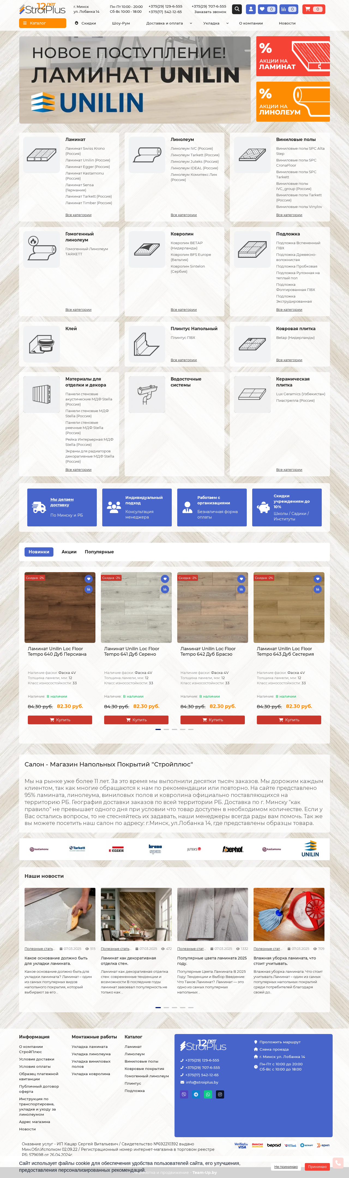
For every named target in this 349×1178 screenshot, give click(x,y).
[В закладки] (89, 579)
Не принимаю (286, 1167)
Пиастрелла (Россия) (295, 400)
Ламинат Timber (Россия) (88, 203)
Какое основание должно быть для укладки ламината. (56, 961)
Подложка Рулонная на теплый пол (298, 275)
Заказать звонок (210, 12)
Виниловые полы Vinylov (299, 206)
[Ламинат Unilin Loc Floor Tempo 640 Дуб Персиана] (60, 607)
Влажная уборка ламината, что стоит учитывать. (285, 961)
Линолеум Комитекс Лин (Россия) (194, 177)
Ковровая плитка (295, 328)
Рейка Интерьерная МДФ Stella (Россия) (89, 442)
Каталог (133, 1036)
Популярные (99, 551)
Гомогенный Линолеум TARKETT (86, 251)
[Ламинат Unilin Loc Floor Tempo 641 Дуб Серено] (136, 607)
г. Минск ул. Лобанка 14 (282, 1056)
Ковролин (182, 234)
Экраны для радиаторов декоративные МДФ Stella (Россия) (89, 456)
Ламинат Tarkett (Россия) (88, 196)
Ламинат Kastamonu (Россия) (84, 175)
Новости (287, 23)
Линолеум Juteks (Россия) (195, 161)
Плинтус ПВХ (183, 337)
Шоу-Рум (121, 23)
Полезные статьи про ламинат (40, 949)
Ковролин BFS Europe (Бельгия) (191, 257)
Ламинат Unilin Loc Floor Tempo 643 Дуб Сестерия (285, 651)
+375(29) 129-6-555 (202, 1060)
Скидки (89, 23)
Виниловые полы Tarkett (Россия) (299, 197)
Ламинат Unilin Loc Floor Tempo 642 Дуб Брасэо (208, 651)
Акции (69, 551)
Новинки (39, 551)
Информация (34, 1036)
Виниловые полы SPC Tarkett (296, 174)
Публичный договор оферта (39, 1089)
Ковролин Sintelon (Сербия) (188, 269)
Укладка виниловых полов (91, 1064)
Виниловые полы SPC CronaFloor (296, 162)
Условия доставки (36, 1059)
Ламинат (75, 139)
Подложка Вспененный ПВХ (298, 245)
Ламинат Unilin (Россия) (87, 160)
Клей (71, 328)
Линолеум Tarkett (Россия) (195, 155)
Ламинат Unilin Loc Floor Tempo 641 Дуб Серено (132, 651)
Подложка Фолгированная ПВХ (295, 287)
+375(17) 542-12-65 (202, 1075)
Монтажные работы (94, 1036)
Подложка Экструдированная (294, 298)
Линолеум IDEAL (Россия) (194, 168)
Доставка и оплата (164, 23)
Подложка (288, 234)
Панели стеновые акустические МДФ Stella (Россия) (88, 399)
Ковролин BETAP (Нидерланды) (187, 245)
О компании (251, 23)
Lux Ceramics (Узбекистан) (300, 394)
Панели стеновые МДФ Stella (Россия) (87, 413)
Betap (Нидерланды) (295, 337)
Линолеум (182, 139)
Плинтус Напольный (194, 328)
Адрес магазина (34, 1121)
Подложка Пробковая (296, 266)
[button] (22, 652)
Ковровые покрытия (144, 1068)
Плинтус (133, 1083)
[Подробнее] (293, 56)
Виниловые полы (296, 139)
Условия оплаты (35, 1066)
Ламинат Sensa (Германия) (79, 187)
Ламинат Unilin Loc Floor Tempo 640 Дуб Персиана (57, 651)
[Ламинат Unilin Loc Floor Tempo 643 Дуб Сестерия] (289, 607)
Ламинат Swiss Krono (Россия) (85, 151)
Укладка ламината (90, 1046)
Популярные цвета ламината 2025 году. (212, 961)
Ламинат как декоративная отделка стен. (128, 961)
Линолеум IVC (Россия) (192, 148)
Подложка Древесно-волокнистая (296, 257)
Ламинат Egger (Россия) (87, 166)
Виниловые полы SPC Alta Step (300, 151)
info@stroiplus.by (202, 1082)
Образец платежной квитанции (38, 1076)
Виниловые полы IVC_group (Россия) (293, 186)
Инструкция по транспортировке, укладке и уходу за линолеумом (37, 1106)
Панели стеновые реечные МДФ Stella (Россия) (84, 427)
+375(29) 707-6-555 (202, 1067)
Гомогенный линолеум (147, 1076)
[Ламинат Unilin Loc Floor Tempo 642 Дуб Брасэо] (212, 607)
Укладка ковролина (91, 1074)
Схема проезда (274, 1049)
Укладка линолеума (91, 1054)
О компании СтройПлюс (31, 1049)
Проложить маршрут (280, 1042)
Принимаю (317, 1167)
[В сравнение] (89, 589)
